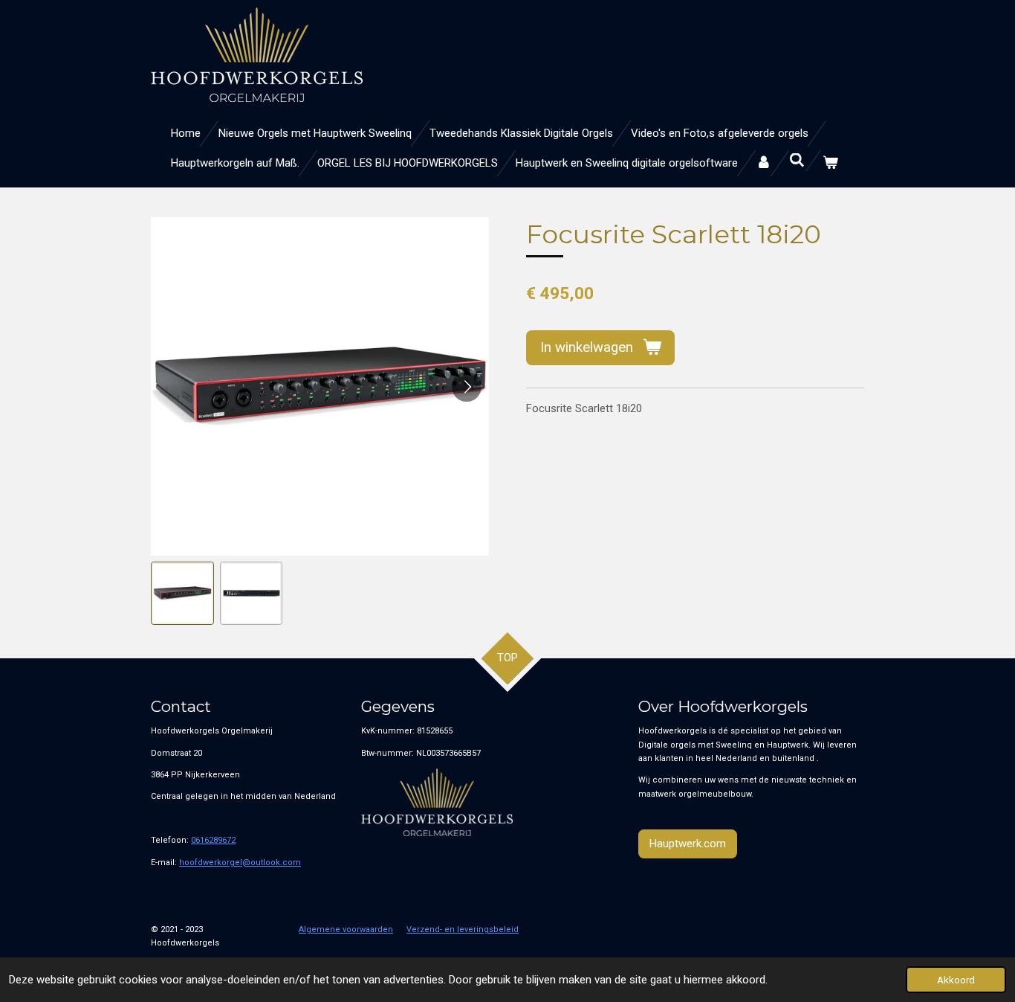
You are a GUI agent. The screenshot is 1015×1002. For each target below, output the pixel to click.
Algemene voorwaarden (346, 929)
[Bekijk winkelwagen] (830, 163)
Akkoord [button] (956, 980)
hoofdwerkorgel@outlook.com (240, 862)
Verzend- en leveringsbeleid (462, 929)
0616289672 (213, 840)
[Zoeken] (797, 160)
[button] (182, 593)
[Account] (763, 163)
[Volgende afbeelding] (466, 387)
